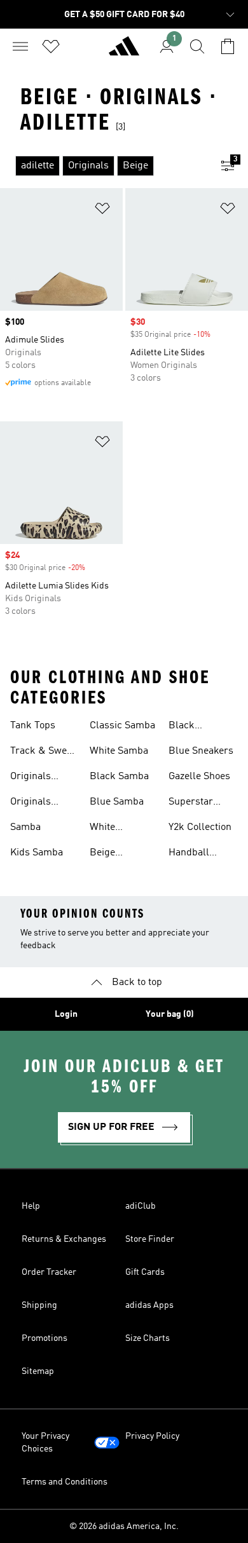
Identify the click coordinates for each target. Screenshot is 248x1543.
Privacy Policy (152, 1436)
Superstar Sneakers (191, 803)
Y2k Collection (200, 827)
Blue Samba (117, 802)
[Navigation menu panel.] (20, 46)
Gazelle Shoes (199, 777)
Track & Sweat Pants (42, 752)
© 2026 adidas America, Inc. (124, 1526)
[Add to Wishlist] (102, 210)
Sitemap (38, 1371)
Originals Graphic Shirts (42, 778)
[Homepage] (124, 51)
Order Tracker (49, 1272)
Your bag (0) (170, 1014)
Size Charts (147, 1338)
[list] (103, 166)
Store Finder (149, 1239)
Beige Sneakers (110, 854)
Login (66, 1014)
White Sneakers (110, 828)
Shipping (39, 1305)
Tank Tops (32, 726)
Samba (25, 827)
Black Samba (119, 777)
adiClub (140, 1206)
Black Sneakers (189, 727)
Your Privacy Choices (45, 1442)
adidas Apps (149, 1305)
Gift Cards (145, 1272)
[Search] (197, 46)
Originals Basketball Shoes (34, 803)
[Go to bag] (227, 46)
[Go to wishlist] (51, 46)
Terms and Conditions (64, 1482)
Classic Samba (122, 726)
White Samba (119, 751)
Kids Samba (36, 853)
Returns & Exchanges (64, 1239)
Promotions (44, 1338)
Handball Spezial (189, 854)
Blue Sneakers (201, 751)
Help (31, 1206)
